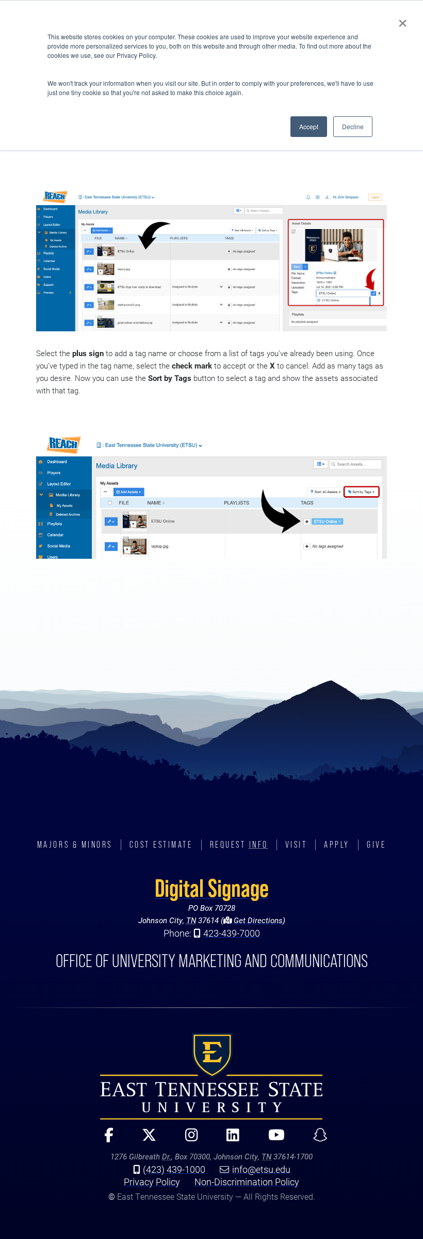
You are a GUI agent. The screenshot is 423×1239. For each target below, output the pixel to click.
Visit (296, 844)
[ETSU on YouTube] (271, 1139)
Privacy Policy (152, 1181)
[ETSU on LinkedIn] (228, 1139)
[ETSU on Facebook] (104, 1139)
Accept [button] (308, 126)
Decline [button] (353, 126)
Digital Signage (212, 888)
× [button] (403, 19)
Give (376, 844)
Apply (337, 844)
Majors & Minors (74, 844)
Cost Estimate (161, 844)
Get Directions (257, 920)
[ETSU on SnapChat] (316, 1139)
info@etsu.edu (261, 1169)
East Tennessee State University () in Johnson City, (211, 1076)
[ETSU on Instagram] (187, 1139)
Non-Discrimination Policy (246, 1181)
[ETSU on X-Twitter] (144, 1139)
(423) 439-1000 (174, 1169)
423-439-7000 (231, 933)
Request (239, 844)
